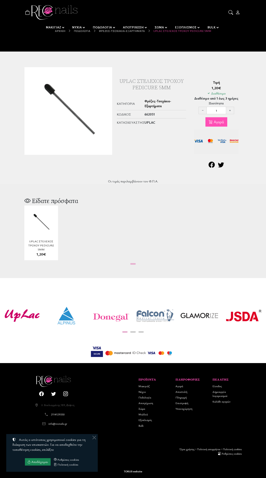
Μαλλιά (143, 414)
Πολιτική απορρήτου (208, 449)
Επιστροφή (181, 403)
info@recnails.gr (57, 423)
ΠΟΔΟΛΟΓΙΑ (102, 27)
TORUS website (133, 471)
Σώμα (141, 409)
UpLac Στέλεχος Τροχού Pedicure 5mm (41, 245)
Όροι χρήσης (187, 449)
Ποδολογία (144, 397)
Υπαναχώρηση (183, 409)
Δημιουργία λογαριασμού (219, 394)
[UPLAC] (22, 315)
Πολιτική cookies (232, 449)
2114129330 (58, 414)
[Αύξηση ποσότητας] (230, 110)
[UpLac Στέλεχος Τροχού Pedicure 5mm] (68, 111)
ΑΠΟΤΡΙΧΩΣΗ (133, 27)
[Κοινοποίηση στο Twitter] (221, 166)
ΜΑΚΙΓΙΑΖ (53, 27)
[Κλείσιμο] (94, 437)
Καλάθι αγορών (221, 401)
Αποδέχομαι (39, 462)
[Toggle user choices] (238, 12)
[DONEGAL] (111, 315)
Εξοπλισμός (145, 420)
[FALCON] (155, 315)
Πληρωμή (181, 397)
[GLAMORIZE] (200, 315)
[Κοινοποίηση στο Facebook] (212, 166)
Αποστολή (181, 392)
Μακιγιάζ (144, 386)
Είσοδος (217, 386)
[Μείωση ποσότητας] (203, 110)
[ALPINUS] (67, 315)
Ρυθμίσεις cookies (231, 453)
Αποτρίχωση (145, 403)
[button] (231, 12)
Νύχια (142, 392)
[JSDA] (244, 315)
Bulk (141, 425)
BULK (211, 27)
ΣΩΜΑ (159, 27)
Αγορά (218, 121)
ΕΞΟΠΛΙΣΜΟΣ (185, 27)
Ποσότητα (216, 103)
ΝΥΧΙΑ (77, 27)
